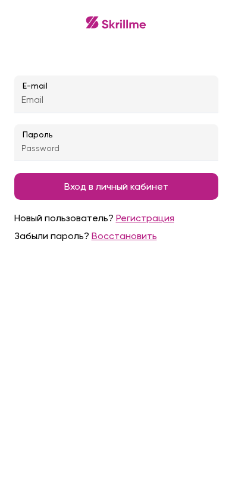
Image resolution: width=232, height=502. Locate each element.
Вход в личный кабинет (116, 186)
